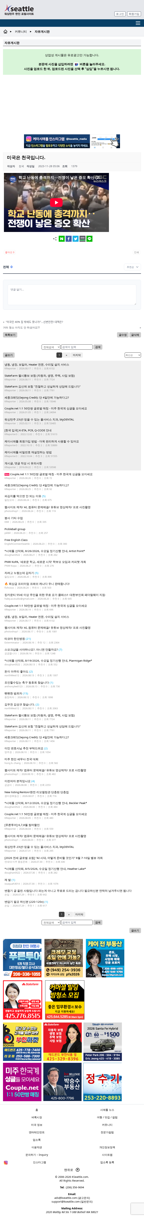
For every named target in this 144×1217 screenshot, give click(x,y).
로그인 (120, 14)
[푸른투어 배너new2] (22, 958)
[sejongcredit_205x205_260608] (63, 958)
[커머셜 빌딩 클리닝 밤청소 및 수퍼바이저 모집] (64, 1000)
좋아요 (9, 252)
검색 (97, 347)
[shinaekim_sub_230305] (22, 1000)
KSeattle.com (80, 1177)
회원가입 (134, 14)
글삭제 (135, 335)
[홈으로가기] (19, 9)
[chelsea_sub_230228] (62, 1042)
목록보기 (10, 335)
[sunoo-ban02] (22, 1082)
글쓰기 (9, 355)
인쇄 (136, 252)
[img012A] (62, 1082)
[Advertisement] (73, 104)
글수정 (123, 335)
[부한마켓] (22, 1042)
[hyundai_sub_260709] (102, 1042)
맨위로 (69, 1170)
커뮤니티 (21, 31)
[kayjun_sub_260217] (105, 958)
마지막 (77, 355)
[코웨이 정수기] (102, 1082)
